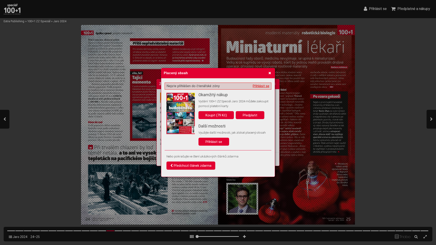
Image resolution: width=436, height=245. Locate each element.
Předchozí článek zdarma (192, 166)
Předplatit (250, 115)
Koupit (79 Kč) (216, 115)
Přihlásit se (261, 86)
